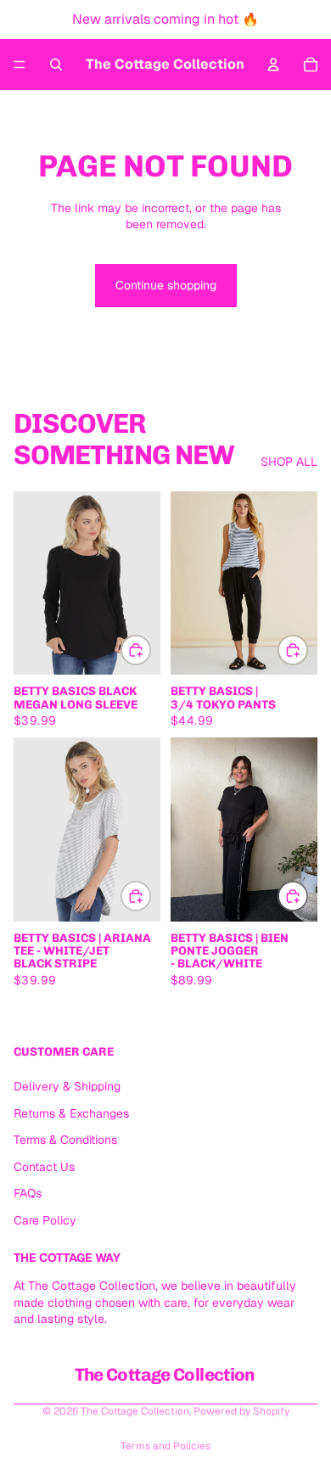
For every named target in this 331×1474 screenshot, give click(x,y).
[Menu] (19, 64)
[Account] (273, 64)
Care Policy (45, 1220)
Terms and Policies (165, 1446)
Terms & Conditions (65, 1139)
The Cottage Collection (135, 1411)
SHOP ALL (289, 461)
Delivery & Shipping (67, 1086)
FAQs (28, 1193)
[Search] (56, 64)
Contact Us (44, 1166)
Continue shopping (165, 285)
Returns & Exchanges (71, 1112)
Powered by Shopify (241, 1411)
